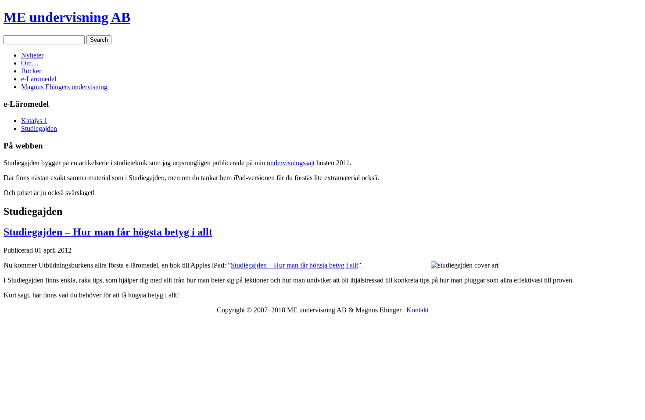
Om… (30, 63)
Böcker (31, 71)
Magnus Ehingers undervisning (64, 87)
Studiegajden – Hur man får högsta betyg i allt (108, 232)
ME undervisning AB (67, 17)
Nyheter (32, 55)
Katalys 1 (34, 120)
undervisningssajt (291, 163)
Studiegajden (39, 128)
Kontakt (417, 310)
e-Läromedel (38, 79)
